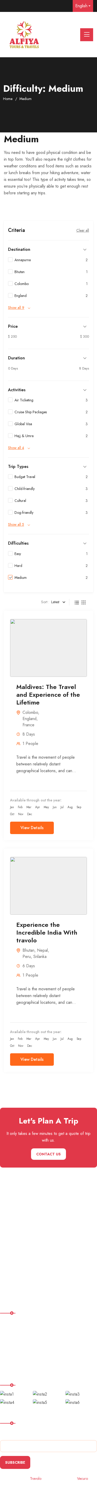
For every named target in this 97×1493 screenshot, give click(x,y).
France (28, 725)
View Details (31, 828)
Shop (8, 1353)
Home (7, 98)
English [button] (81, 6)
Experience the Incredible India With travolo (46, 932)
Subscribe (15, 1462)
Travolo (35, 1478)
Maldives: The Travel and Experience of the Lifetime (48, 694)
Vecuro (82, 1478)
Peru (27, 956)
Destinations (14, 1332)
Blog (8, 1364)
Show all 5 (16, 524)
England (29, 719)
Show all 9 (16, 307)
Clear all (82, 230)
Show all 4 (16, 447)
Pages (9, 1343)
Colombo (30, 712)
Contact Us (48, 1154)
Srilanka (40, 956)
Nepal (42, 950)
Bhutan (28, 950)
